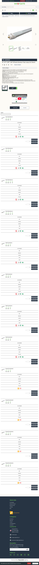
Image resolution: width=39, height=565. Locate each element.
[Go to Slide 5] (28, 48)
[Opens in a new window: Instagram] (18, 555)
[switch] (33, 10)
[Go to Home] (19, 4)
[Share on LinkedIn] (9, 65)
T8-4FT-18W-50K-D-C (9, 211)
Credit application (12, 523)
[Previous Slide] (3, 34)
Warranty (11, 520)
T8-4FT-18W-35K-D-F (9, 116)
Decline (29, 563)
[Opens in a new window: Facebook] (14, 555)
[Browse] (26, 13)
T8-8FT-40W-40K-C (8, 305)
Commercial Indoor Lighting (10, 15)
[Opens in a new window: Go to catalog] (13, 88)
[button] (19, 34)
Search (2, 112)
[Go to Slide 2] (15, 48)
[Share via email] (5, 65)
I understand (35, 563)
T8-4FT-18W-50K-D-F (9, 179)
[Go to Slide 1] (11, 48)
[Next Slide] (35, 34)
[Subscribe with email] (27, 549)
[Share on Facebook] (7, 65)
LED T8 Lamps (17, 15)
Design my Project (13, 503)
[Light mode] (36, 10)
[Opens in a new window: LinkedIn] (11, 555)
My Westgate (12, 502)
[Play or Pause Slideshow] (3, 44)
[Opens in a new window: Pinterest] (28, 555)
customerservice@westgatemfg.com (17, 540)
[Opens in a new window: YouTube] (21, 555)
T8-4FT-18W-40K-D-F (9, 148)
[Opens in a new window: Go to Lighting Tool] (5, 88)
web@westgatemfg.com (16, 537)
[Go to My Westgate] (5, 10)
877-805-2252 (14, 534)
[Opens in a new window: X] (25, 555)
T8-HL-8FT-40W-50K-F (9, 368)
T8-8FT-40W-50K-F (8, 274)
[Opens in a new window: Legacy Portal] (3, 10)
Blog (10, 508)
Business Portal (12, 505)
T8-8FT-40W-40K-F (8, 337)
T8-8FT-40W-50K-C (8, 242)
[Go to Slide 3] (19, 48)
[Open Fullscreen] (35, 44)
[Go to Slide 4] (24, 48)
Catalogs (11, 506)
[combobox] (21, 7)
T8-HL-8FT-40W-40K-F (9, 400)
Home (3, 15)
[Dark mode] (31, 10)
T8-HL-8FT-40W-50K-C (9, 431)
